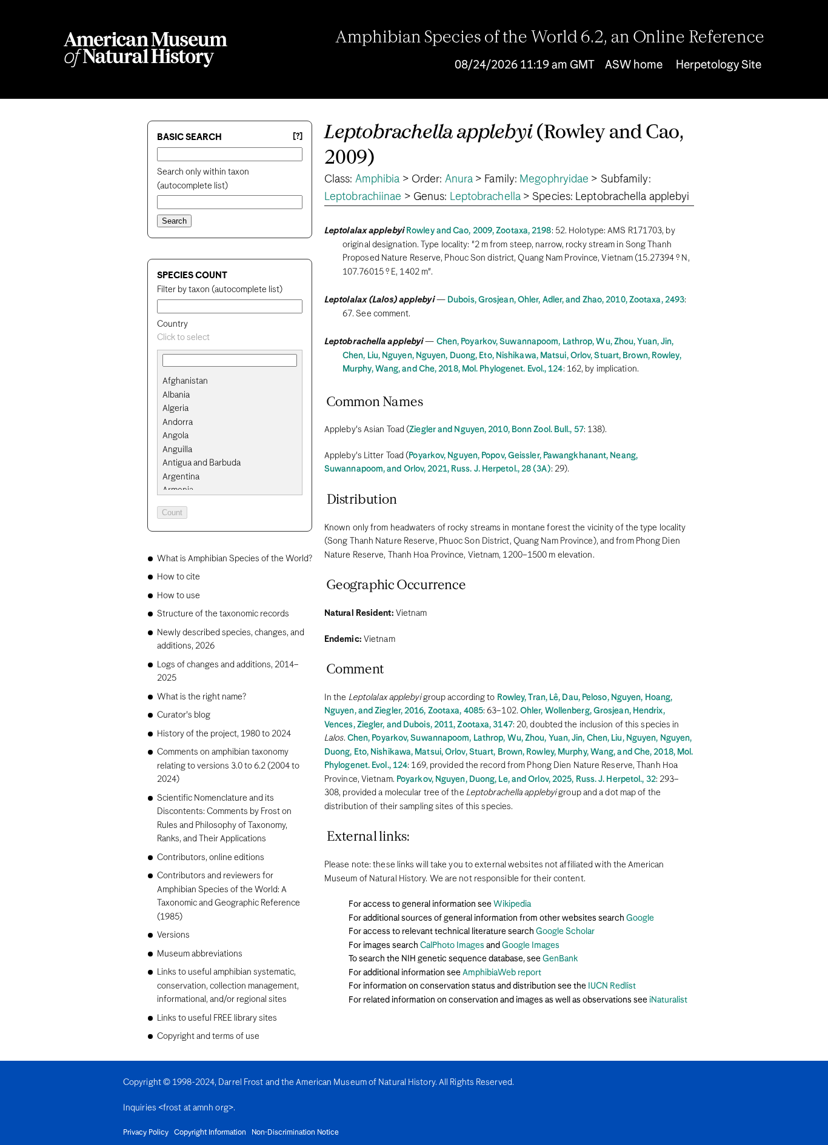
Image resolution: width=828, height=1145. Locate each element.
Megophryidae (554, 179)
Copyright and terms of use (208, 1036)
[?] (297, 137)
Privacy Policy (146, 1133)
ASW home (634, 65)
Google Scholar (565, 931)
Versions (173, 935)
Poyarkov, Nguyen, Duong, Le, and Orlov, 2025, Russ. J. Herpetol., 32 (526, 779)
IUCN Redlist (612, 986)
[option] (235, 382)
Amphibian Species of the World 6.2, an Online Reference (549, 38)
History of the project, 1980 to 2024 (224, 734)
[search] (229, 395)
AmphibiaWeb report (501, 973)
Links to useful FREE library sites (217, 1018)
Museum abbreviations (199, 954)
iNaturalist (668, 1000)
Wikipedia (512, 904)
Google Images (530, 945)
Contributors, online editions (210, 857)
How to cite (178, 577)
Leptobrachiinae (363, 197)
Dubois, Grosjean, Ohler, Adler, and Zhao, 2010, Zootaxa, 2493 (565, 300)
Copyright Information (210, 1133)
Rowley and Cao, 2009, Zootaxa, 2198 (479, 231)
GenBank (560, 959)
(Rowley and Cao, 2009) (504, 145)
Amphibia (377, 179)
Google (640, 918)
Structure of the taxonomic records (223, 614)
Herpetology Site (718, 65)
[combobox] (229, 338)
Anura (459, 179)
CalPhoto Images (452, 945)
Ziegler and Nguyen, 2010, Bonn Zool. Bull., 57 (496, 430)
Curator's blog (183, 715)
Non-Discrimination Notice (295, 1133)
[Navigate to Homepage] (145, 49)
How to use (178, 596)
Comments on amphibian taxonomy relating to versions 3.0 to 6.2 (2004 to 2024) (228, 766)
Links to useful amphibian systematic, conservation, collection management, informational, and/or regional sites (228, 986)
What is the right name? (201, 697)
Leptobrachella (485, 197)
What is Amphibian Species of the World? (234, 559)
